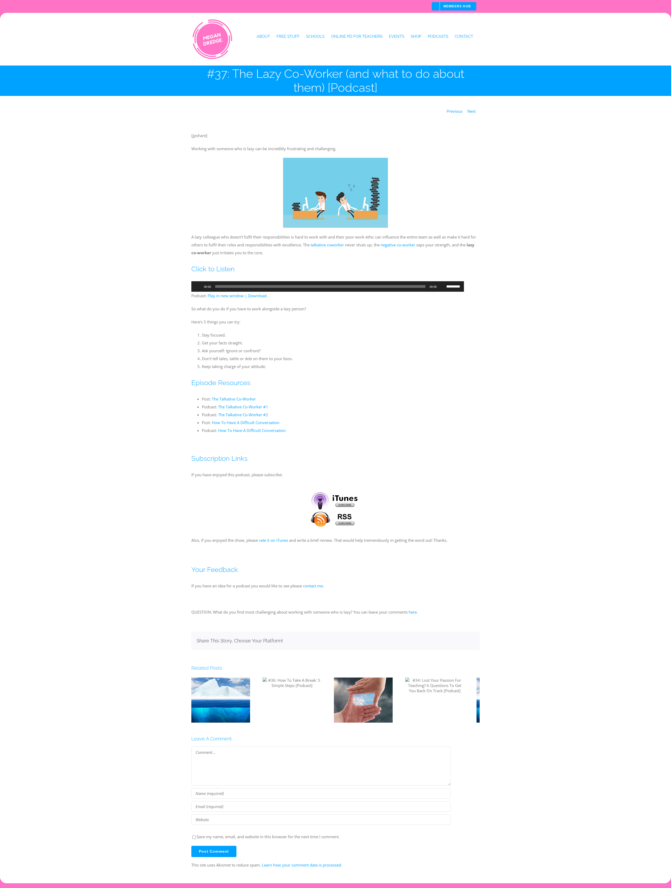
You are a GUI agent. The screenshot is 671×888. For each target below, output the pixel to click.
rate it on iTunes (273, 540)
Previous (454, 111)
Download (257, 295)
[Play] (198, 286)
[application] (327, 286)
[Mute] (442, 286)
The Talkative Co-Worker (234, 399)
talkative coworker (327, 244)
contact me (313, 585)
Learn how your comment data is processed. (302, 867)
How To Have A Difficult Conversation (245, 422)
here (413, 612)
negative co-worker (398, 244)
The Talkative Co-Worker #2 (243, 414)
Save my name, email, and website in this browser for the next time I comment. (268, 839)
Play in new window (226, 295)
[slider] (454, 286)
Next (471, 111)
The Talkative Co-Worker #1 (243, 406)
